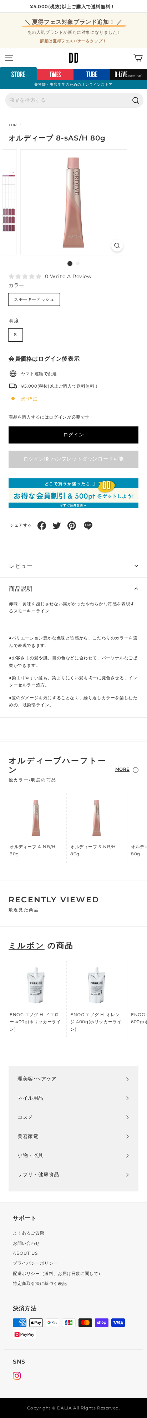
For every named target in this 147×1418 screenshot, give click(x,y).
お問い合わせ (26, 1243)
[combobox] (74, 100)
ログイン (73, 434)
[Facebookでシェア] (41, 525)
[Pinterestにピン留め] (71, 525)
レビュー (21, 566)
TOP (13, 125)
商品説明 (21, 588)
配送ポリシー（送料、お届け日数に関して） (58, 1273)
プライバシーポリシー (35, 1263)
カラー (16, 285)
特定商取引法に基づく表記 (40, 1283)
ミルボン (27, 945)
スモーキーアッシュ (34, 299)
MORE (122, 769)
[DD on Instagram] (17, 1377)
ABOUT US (25, 1253)
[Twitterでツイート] (56, 525)
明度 (14, 321)
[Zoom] (117, 245)
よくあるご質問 (28, 1233)
